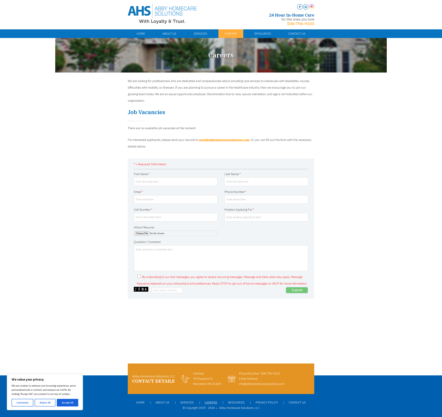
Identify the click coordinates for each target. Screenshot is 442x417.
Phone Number (235, 192)
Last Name (232, 174)
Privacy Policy (267, 402)
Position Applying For (239, 210)
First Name (142, 174)
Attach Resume (144, 227)
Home (141, 34)
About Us (169, 34)
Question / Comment (147, 242)
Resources (262, 34)
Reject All (45, 402)
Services (200, 34)
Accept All (67, 402)
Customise (22, 402)
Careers (230, 34)
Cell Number (143, 210)
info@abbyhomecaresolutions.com (261, 384)
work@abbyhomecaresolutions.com (223, 140)
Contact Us (296, 34)
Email (138, 192)
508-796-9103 (300, 23)
